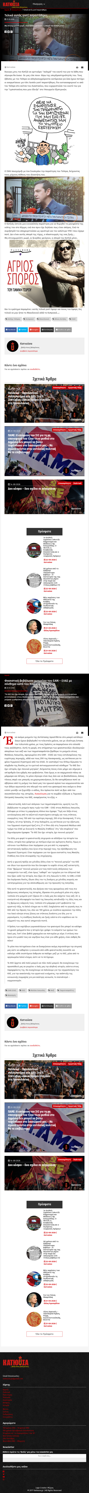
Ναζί (52, 990)
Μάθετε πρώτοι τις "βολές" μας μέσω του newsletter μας (28, 1452)
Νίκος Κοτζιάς (60, 319)
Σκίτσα (6, 1412)
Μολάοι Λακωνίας (37, 990)
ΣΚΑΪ (73, 319)
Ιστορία (6, 1405)
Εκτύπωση (48, 330)
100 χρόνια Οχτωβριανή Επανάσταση (18, 1430)
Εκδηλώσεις (8, 1414)
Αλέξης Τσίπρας (13, 319)
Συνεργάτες (8, 1417)
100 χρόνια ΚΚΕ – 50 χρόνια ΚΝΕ (16, 1428)
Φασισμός (11, 995)
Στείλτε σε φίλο (64, 330)
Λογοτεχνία (7, 1400)
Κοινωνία (6, 1397)
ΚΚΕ (23, 990)
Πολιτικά (6, 1392)
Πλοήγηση (38, 4)
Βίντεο (5, 1409)
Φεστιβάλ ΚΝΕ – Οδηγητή (14, 1441)
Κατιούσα (11, 67)
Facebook (11, 330)
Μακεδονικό (44, 319)
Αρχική (5, 1389)
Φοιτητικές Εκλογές (11, 1436)
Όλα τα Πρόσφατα (44, 661)
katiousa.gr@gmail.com (13, 1379)
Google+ (35, 330)
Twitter (23, 330)
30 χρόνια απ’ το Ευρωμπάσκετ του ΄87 (19, 1433)
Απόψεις (6, 1403)
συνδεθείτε (35, 369)
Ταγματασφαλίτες (66, 990)
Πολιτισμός (7, 1395)
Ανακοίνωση (41, 793)
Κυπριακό (29, 319)
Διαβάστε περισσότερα (29, 351)
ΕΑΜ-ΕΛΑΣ (11, 990)
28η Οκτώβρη (8, 1438)
